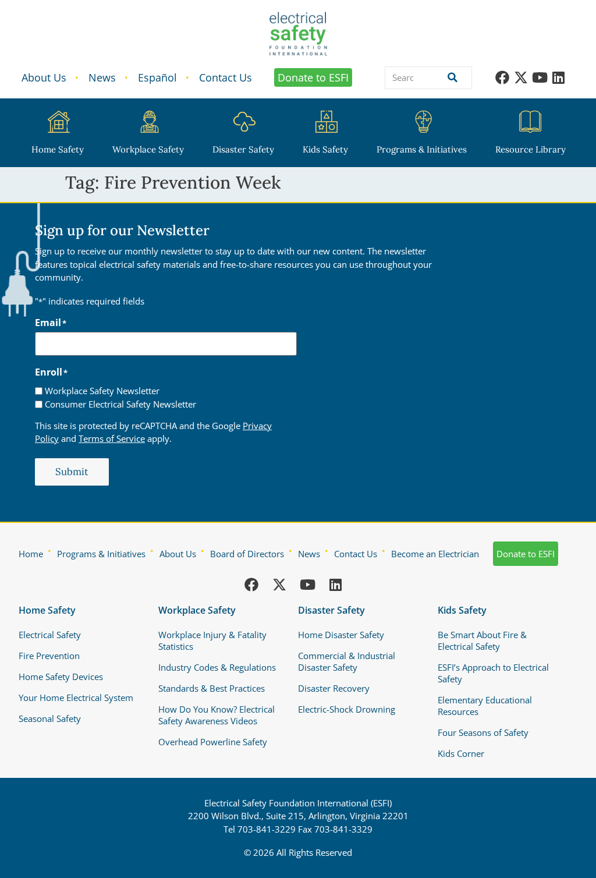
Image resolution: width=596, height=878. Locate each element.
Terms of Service (112, 438)
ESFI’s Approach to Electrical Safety (493, 673)
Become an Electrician (435, 554)
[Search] (449, 77)
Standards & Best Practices (211, 688)
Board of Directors (247, 554)
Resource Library (530, 149)
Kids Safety (325, 149)
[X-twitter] (521, 77)
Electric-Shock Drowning (346, 709)
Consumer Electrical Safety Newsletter (120, 404)
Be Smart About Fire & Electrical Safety (482, 640)
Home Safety (57, 149)
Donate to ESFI (313, 77)
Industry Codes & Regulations (217, 667)
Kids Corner (461, 753)
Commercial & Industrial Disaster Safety (346, 661)
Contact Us (225, 77)
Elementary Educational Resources (485, 705)
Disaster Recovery (334, 688)
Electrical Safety (50, 634)
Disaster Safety (243, 149)
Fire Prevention (49, 655)
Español (157, 77)
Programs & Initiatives (422, 149)
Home (31, 554)
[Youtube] (540, 77)
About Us (44, 77)
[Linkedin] (558, 77)
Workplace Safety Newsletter (102, 391)
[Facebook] (502, 77)
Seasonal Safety (50, 718)
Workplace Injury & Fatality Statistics (212, 640)
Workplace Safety (148, 149)
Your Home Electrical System (76, 697)
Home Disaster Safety (341, 634)
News (102, 77)
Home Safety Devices (61, 676)
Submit (71, 471)
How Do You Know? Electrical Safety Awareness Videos (216, 715)
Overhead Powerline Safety (212, 742)
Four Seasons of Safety (483, 732)
